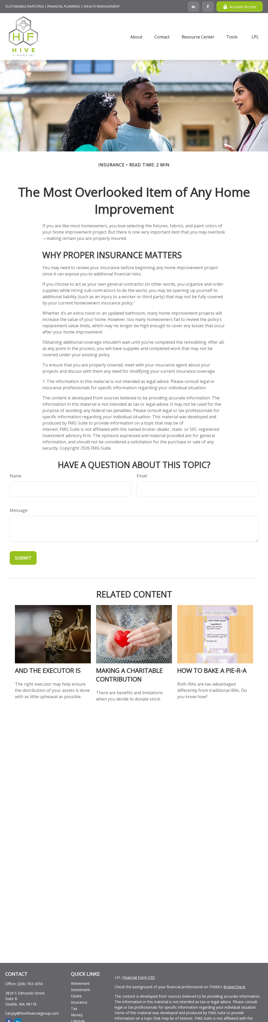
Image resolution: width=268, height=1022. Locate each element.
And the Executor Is (48, 670)
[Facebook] (208, 6)
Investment (80, 989)
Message (18, 510)
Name (15, 476)
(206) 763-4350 (30, 983)
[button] (136, 36)
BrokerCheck (234, 986)
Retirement (80, 983)
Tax (74, 1008)
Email (142, 476)
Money (77, 1014)
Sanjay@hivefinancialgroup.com (32, 1013)
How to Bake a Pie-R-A (212, 670)
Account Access (243, 6)
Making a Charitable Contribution (129, 674)
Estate (76, 995)
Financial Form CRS (138, 977)
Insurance (79, 1002)
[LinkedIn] (193, 6)
